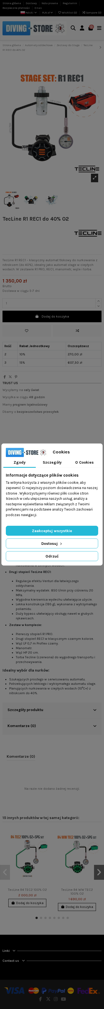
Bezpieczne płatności (16, 8)
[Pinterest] (16, 377)
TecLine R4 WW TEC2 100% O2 (77, 892)
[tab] (52, 710)
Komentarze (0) (21, 725)
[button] (36, 918)
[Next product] (100, 47)
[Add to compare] (77, 331)
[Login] (82, 28)
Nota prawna (50, 3)
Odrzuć (52, 556)
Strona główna (12, 3)
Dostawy (31, 3)
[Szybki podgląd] (45, 853)
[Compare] (45, 844)
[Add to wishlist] (26, 331)
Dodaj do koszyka (55, 316)
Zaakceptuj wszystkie (52, 531)
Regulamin (70, 3)
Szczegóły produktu (25, 709)
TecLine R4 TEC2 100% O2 (27, 890)
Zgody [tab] (20, 462)
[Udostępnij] (5, 377)
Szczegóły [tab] (52, 462)
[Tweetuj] (10, 377)
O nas (38, 8)
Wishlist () (69, 12)
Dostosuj (50, 543)
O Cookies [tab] (84, 462)
